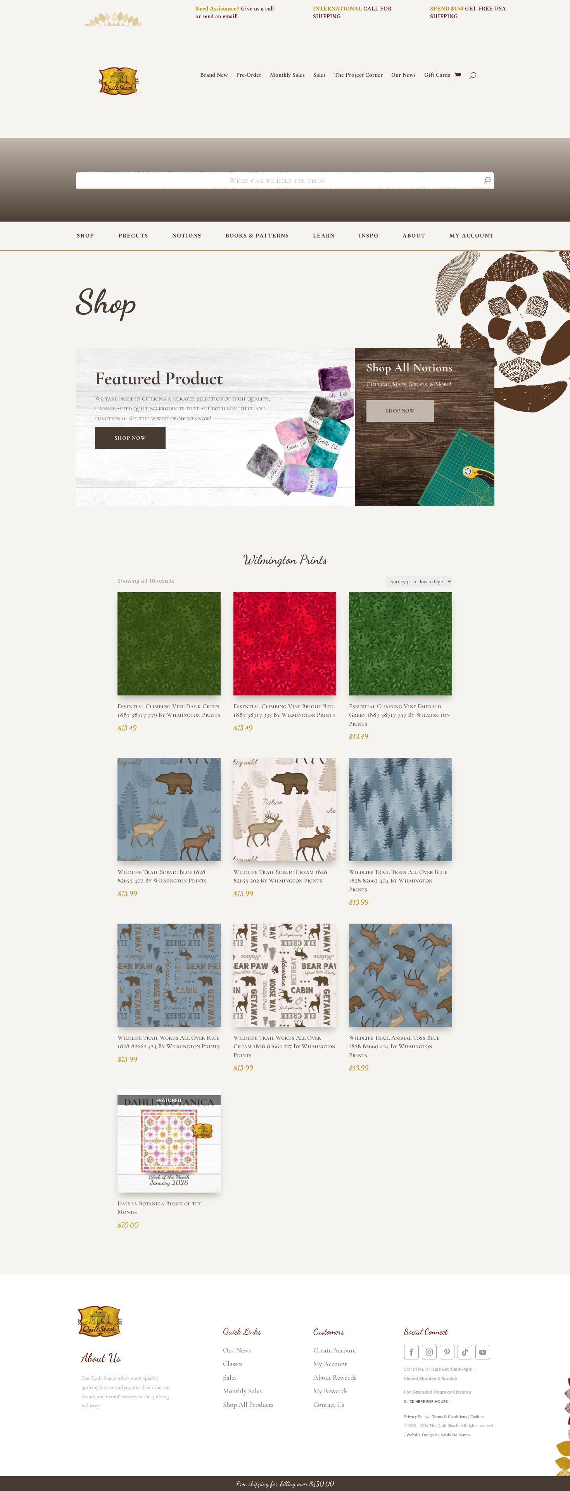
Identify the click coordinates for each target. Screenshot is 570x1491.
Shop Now (130, 438)
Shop (85, 236)
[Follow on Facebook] (411, 1352)
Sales (319, 76)
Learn (324, 236)
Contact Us (328, 1404)
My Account (471, 236)
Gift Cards (437, 76)
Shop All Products (248, 1404)
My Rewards (330, 1391)
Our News (403, 76)
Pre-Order (248, 76)
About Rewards (334, 1377)
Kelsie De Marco (455, 1435)
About (413, 236)
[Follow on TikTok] (465, 1352)
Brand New (214, 76)
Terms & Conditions (449, 1417)
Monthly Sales (287, 76)
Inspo (368, 236)
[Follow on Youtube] (482, 1352)
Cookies (477, 1417)
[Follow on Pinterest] (447, 1352)
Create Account (334, 1350)
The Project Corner (358, 76)
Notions (186, 236)
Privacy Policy (416, 1417)
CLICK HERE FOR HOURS (425, 1401)
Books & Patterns (257, 236)
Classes (232, 1363)
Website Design (420, 1435)
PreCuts (133, 236)
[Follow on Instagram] (429, 1352)
